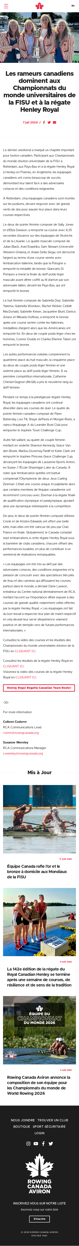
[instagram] (28, 1143)
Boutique (21, 1126)
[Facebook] (44, 122)
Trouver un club (52, 1120)
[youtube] (36, 1143)
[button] (6, 6)
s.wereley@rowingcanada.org (23, 753)
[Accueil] (39, 6)
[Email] (54, 122)
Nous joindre (23, 1120)
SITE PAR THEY (39, 1236)
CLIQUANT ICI (25, 651)
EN (73, 6)
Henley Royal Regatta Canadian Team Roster (39, 688)
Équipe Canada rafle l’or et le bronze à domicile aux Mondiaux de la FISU (37, 871)
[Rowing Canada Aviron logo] (39, 1199)
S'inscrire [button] (40, 1219)
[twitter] (51, 1143)
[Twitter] (49, 122)
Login (39, 1133)
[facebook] (43, 1143)
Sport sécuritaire (49, 1126)
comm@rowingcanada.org (21, 732)
